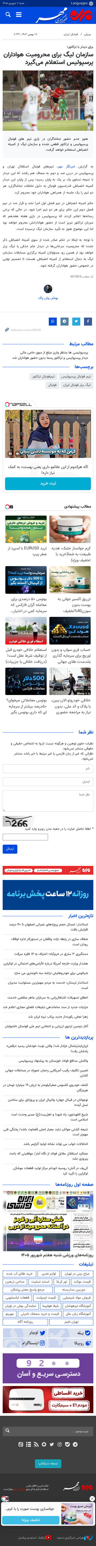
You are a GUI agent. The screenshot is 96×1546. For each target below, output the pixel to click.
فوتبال (52, 385)
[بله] (67, 1445)
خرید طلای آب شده (19, 1274)
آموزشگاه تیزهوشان (78, 1306)
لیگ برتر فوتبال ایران (77, 385)
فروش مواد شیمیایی (77, 1297)
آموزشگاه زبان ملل (78, 1314)
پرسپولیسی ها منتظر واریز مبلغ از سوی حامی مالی (54, 352)
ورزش (87, 34)
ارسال (10, 849)
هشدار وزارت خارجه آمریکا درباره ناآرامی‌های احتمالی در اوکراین (45, 963)
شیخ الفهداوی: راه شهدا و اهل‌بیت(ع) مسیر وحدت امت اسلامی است (49, 1117)
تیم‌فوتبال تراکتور (43, 376)
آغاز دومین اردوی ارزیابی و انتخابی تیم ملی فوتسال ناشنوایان (46, 1026)
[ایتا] (20, 1445)
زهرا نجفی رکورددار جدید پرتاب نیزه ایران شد (58, 1017)
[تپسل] (7, 404)
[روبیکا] (44, 1445)
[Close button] (92, 1498)
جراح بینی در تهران (77, 1274)
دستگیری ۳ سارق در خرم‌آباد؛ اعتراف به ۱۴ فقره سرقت (51, 954)
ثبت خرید (48, 483)
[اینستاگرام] (59, 1445)
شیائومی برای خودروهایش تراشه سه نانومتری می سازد (51, 973)
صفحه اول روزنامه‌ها (74, 1184)
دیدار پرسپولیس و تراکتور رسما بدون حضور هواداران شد (50, 358)
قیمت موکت (82, 1281)
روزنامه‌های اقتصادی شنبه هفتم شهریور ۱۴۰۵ (55, 1255)
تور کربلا (61, 1281)
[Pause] (10, 453)
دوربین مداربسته (73, 1289)
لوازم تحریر (49, 1274)
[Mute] (18, 453)
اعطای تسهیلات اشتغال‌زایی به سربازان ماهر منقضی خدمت (47, 997)
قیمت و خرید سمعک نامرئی (40, 1314)
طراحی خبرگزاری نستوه (70, 1538)
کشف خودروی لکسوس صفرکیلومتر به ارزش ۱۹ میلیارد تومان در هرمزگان (45, 1087)
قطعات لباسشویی (17, 1297)
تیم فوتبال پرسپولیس (76, 376)
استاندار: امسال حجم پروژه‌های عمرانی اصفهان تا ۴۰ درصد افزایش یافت (48, 927)
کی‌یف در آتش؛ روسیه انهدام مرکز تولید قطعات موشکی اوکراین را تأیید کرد (50, 1171)
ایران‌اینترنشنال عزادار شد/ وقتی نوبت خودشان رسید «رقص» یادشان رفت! (47, 1048)
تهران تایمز (71, 1322)
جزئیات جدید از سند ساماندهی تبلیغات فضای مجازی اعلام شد (45, 1007)
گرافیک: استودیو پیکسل (32, 1538)
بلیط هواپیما (50, 1306)
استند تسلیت (40, 1281)
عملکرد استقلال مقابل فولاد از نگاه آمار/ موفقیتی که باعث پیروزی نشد (48, 1156)
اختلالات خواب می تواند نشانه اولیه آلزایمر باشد (55, 1144)
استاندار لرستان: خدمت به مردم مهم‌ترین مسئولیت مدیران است (48, 985)
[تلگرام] (75, 1445)
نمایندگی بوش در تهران (20, 1306)
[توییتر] (52, 1445)
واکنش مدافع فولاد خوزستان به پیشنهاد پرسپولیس (53, 1061)
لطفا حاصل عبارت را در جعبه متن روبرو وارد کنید (59, 829)
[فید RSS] (36, 1445)
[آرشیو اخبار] (28, 1445)
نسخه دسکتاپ (48, 1463)
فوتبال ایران (71, 34)
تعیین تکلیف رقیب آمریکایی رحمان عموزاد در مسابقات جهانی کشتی (46, 1073)
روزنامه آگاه (25, 1322)
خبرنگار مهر (66, 166)
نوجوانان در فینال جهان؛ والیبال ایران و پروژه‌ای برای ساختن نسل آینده (48, 1102)
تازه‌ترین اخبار (80, 916)
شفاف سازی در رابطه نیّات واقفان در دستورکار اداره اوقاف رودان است (49, 942)
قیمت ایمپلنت (46, 1297)
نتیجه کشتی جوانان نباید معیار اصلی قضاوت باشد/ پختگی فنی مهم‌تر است (45, 1132)
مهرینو (10, 1314)
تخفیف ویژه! (31, 1520)
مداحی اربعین (15, 1281)
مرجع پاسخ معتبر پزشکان (28, 1289)
